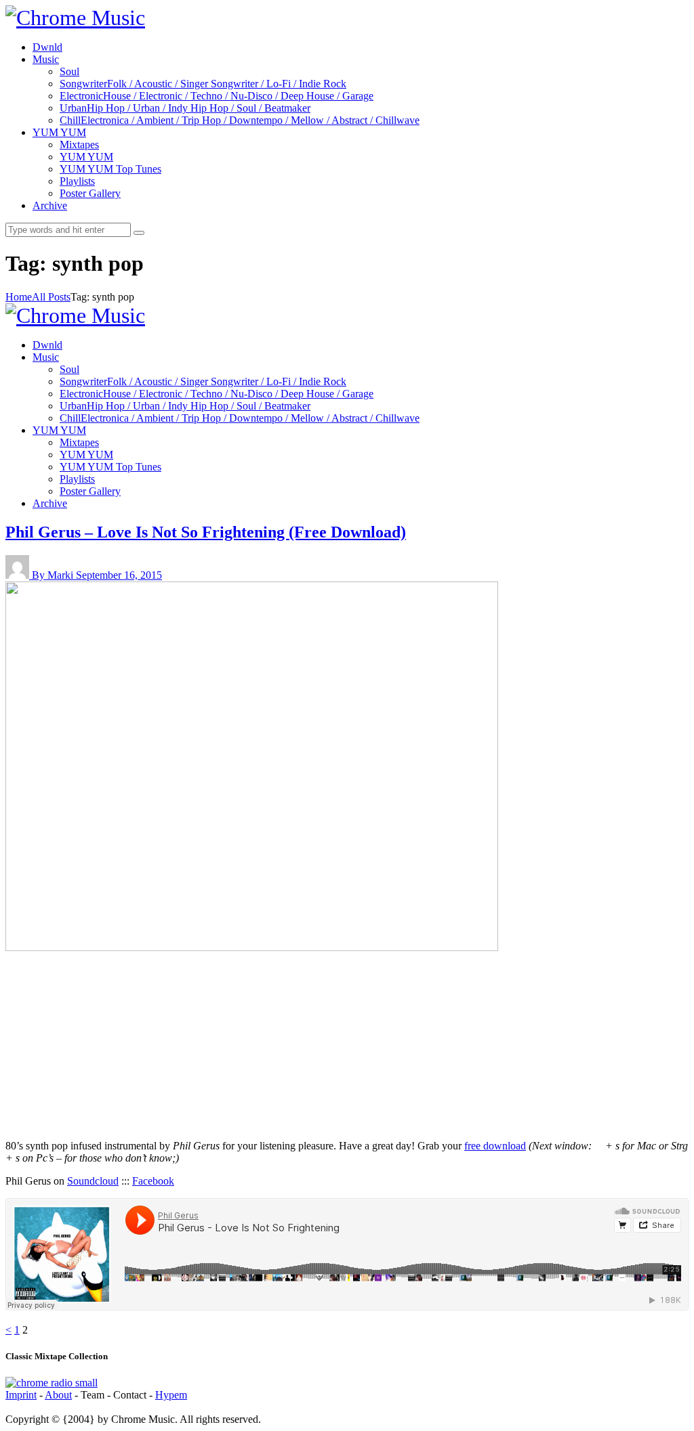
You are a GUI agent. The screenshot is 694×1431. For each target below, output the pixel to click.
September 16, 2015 (119, 575)
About (58, 1395)
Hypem (171, 1395)
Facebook (153, 1181)
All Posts (51, 297)
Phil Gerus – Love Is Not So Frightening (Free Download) (205, 532)
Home (18, 297)
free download (495, 1145)
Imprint (21, 1395)
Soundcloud (93, 1181)
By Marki (54, 575)
